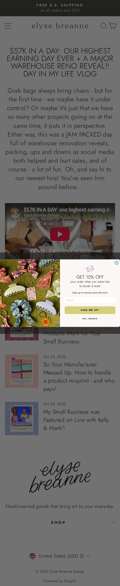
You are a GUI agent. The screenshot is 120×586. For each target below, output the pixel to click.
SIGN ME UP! (90, 310)
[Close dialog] (117, 263)
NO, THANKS (90, 319)
